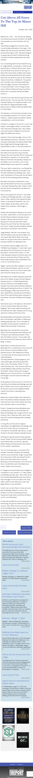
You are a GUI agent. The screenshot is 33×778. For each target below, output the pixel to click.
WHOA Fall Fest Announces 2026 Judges (16, 655)
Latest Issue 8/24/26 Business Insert (14, 587)
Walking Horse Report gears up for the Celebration (15, 633)
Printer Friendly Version (25, 532)
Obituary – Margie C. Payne (13, 618)
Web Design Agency (20, 767)
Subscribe (12, 764)
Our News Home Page (7, 12)
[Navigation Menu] (1, 6)
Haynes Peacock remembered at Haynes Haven (15, 682)
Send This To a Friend (9, 532)
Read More (25, 561)
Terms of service (12, 767)
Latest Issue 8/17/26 (10, 674)
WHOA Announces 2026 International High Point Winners (16, 545)
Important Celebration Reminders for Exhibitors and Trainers (16, 595)
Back (3, 528)
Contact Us (20, 764)
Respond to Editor (26, 528)
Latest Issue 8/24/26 (10, 564)
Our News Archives (18, 12)
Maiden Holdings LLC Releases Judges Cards (15, 572)
